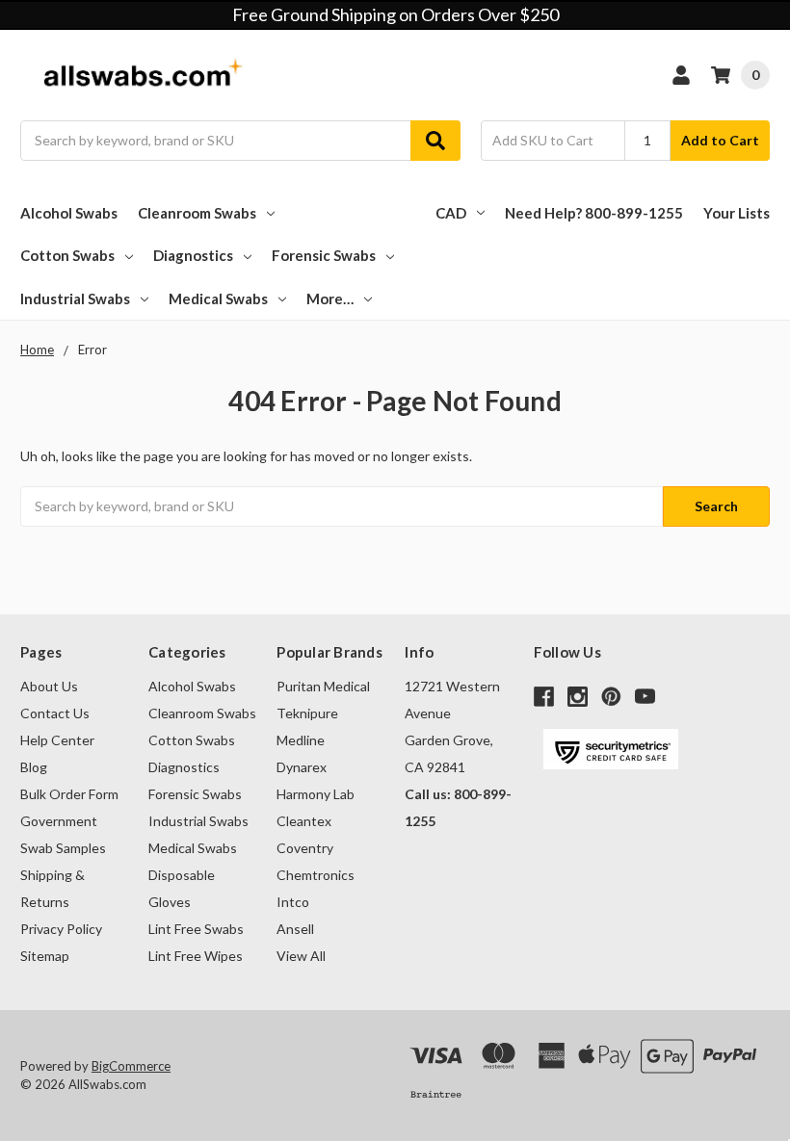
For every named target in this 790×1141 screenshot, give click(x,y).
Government (58, 821)
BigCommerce (131, 1066)
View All (301, 955)
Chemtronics (315, 875)
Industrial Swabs (75, 298)
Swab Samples (63, 848)
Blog (33, 767)
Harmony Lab (315, 794)
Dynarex (301, 767)
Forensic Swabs (324, 255)
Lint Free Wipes (195, 955)
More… (330, 298)
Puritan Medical (323, 686)
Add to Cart (720, 140)
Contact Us (55, 713)
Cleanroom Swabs (197, 212)
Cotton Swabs (67, 255)
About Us (49, 686)
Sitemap (44, 955)
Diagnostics (193, 255)
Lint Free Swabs (196, 929)
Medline (300, 740)
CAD (450, 212)
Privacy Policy (61, 929)
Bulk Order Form (69, 794)
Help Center (57, 740)
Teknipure (307, 713)
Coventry (304, 848)
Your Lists (736, 212)
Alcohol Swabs (69, 212)
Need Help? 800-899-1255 (594, 212)
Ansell (295, 929)
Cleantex (303, 821)
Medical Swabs (218, 298)
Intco (292, 902)
